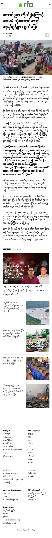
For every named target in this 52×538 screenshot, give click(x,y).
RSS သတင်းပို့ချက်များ (10, 499)
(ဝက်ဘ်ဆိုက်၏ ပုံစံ (9, 523)
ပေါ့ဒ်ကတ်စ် (7, 476)
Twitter (5, 496)
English (30, 462)
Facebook (6, 493)
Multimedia (32, 473)
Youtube (31, 476)
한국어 (30, 443)
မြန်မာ (30, 440)
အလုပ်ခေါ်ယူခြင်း (9, 510)
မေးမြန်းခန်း (7, 437)
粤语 (30, 437)
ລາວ (29, 446)
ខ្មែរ (30, 449)
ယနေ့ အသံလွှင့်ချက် (10, 473)
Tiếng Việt (31, 459)
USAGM (5, 513)
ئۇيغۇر (31, 456)
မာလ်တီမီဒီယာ (8, 440)
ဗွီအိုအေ (5, 516)
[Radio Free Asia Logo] (26, 4)
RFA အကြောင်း (8, 456)
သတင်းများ (7, 433)
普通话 (30, 433)
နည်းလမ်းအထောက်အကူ (11, 520)
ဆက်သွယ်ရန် (32, 499)
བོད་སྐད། (31, 453)
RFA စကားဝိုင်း (8, 446)
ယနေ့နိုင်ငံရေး (8, 443)
